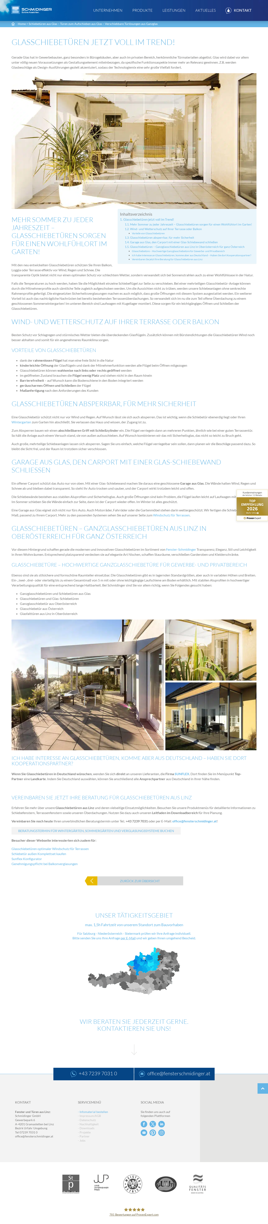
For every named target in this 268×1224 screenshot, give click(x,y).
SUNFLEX (182, 774)
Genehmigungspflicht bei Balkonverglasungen (45, 864)
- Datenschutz (87, 1120)
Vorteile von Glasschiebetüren (148, 233)
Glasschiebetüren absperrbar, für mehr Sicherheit (162, 237)
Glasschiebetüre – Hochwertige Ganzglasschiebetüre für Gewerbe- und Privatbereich (178, 251)
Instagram (161, 1132)
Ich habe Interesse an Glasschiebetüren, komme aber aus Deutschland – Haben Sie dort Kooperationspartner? (191, 255)
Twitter (152, 1124)
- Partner (84, 1136)
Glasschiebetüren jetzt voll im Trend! (148, 219)
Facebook (144, 1124)
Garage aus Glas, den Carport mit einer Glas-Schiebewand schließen (174, 242)
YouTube (144, 1132)
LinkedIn (161, 1124)
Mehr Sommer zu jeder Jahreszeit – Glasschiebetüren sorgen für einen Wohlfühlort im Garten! (191, 224)
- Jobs (81, 1140)
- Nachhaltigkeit (88, 1124)
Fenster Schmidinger (32, 10)
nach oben (263, 1088)
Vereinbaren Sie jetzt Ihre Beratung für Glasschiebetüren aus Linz (167, 259)
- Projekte (84, 1132)
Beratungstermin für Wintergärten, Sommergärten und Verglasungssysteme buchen (96, 831)
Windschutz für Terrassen (171, 515)
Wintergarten (21, 422)
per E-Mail (128, 938)
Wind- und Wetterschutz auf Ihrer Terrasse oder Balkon (166, 229)
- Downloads (86, 1128)
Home (22, 24)
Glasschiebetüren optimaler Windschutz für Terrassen (50, 849)
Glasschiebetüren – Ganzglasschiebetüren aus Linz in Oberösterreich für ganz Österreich (187, 246)
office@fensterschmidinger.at (194, 821)
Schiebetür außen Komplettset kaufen (39, 854)
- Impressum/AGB (89, 1116)
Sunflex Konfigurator (27, 859)
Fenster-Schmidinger (181, 549)
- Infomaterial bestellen (93, 1112)
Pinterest (152, 1132)
